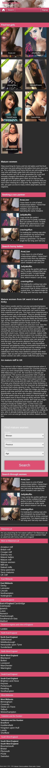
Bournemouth (7, 746)
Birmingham (6, 702)
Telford (4, 709)
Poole (3, 753)
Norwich (4, 613)
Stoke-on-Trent (8, 707)
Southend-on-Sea (8, 618)
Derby (3, 585)
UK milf (4, 575)
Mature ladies (7, 557)
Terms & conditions (23, 766)
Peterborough (6, 616)
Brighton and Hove (10, 681)
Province (8, 441)
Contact (38, 766)
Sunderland (6, 647)
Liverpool (5, 663)
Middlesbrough (8, 642)
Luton (3, 611)
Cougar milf (6, 552)
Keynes (4, 683)
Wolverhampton (8, 712)
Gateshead (6, 639)
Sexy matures (7, 572)
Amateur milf (7, 547)
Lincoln (4, 590)
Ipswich (3, 608)
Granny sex (6, 554)
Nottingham (6, 596)
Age (6, 450)
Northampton (7, 593)
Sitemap (16, 766)
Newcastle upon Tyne (11, 644)
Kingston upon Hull (10, 728)
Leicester (5, 588)
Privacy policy (32, 766)
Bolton (4, 660)
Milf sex (4, 565)
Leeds (4, 730)
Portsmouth (6, 686)
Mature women (8, 562)
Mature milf (6, 559)
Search (11, 10)
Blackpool (5, 658)
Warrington (6, 668)
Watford (4, 621)
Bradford (5, 722)
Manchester (6, 665)
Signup (45, 10)
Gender (7, 432)
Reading (5, 688)
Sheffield (5, 733)
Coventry (5, 704)
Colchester (5, 606)
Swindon (5, 756)
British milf (5, 549)
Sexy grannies (8, 570)
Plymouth (5, 751)
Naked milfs (6, 567)
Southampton (7, 691)
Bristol (4, 748)
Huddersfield (7, 725)
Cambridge (19, 603)
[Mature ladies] (3, 10)
